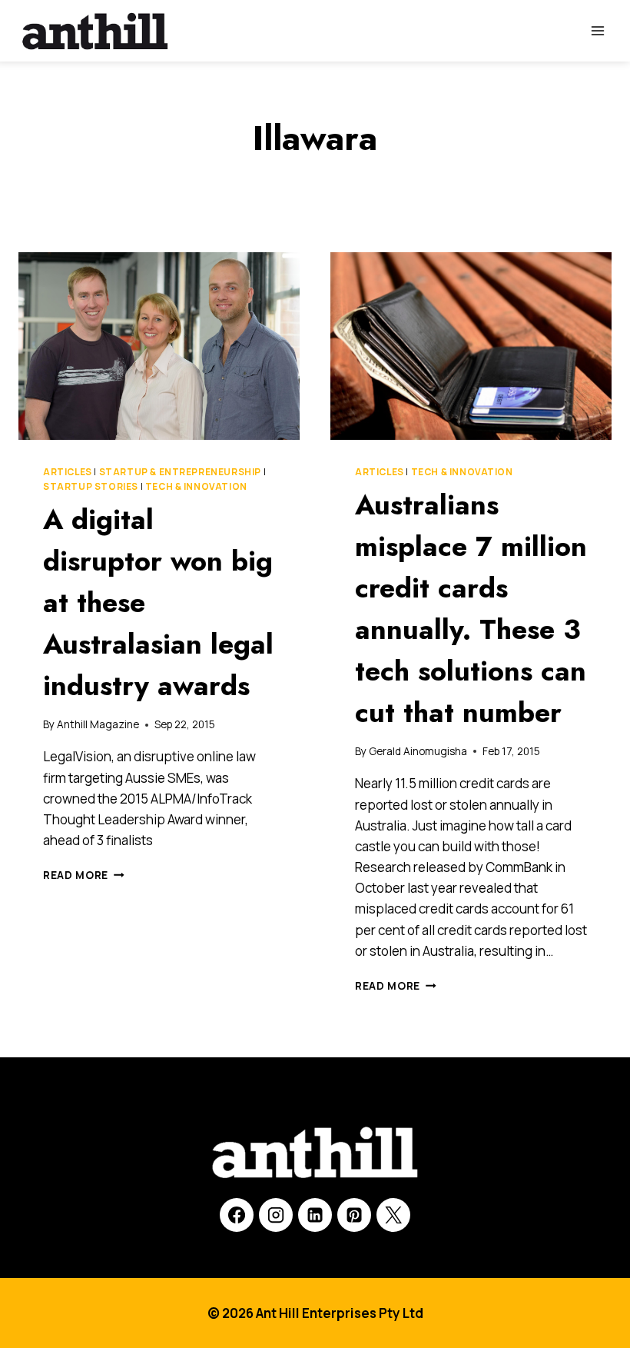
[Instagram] (276, 1215)
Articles (67, 471)
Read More (83, 875)
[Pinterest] (354, 1215)
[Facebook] (237, 1215)
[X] (393, 1215)
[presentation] (159, 346)
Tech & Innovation (196, 486)
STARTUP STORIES (90, 486)
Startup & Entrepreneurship (180, 471)
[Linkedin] (315, 1215)
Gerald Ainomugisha (418, 751)
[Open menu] (597, 30)
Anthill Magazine (98, 724)
